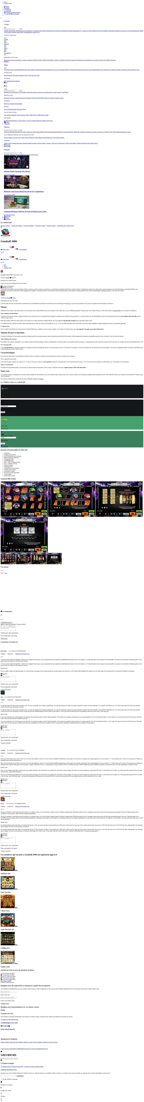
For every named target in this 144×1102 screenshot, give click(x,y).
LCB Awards (7, 32)
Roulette (21, 75)
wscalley (3, 744)
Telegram (13, 32)
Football (44, 120)
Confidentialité (20, 1042)
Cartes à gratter (57, 92)
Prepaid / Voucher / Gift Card (49, 143)
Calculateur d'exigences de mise (78, 69)
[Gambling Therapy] (38, 1040)
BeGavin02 (4, 648)
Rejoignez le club (5, 975)
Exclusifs (62, 69)
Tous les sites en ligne (11, 31)
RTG (5, 81)
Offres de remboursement (37, 69)
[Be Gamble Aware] (29, 1040)
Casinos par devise (31, 132)
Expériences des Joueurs (31, 154)
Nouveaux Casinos (40, 225)
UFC (51, 120)
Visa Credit (21, 137)
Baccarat (34, 75)
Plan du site (45, 1042)
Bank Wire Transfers (21, 143)
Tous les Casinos (5, 225)
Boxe (16, 120)
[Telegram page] (1, 1020)
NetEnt (41, 379)
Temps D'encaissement (50, 132)
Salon (27, 115)
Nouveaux (23, 98)
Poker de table (45, 115)
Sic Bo (29, 75)
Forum (7, 122)
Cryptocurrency (61, 143)
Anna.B (3, 275)
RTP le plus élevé (35, 98)
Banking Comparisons (86, 132)
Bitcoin (45, 31)
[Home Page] (5, 265)
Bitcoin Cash (51, 137)
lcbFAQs (8, 216)
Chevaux (28, 120)
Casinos (7, 21)
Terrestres (28, 98)
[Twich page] (5, 1020)
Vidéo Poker (30, 92)
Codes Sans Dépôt (29, 225)
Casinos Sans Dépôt (16, 225)
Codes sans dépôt (14, 69)
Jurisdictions (18, 60)
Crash (38, 75)
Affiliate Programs (111, 60)
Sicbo (40, 92)
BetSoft (9, 81)
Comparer (51, 98)
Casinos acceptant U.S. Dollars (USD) (102, 132)
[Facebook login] (1, 1004)
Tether (36, 137)
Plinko (66, 92)
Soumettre (5, 638)
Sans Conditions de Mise (113, 69)
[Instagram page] (7, 1020)
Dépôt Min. (77, 132)
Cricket (20, 120)
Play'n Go (68, 303)
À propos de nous (5, 1013)
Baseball (6, 120)
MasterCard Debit (43, 137)
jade (2, 694)
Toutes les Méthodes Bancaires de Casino (15, 132)
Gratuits (9, 115)
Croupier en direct (38, 31)
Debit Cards (69, 143)
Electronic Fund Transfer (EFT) (89, 143)
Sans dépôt (7, 69)
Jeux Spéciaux (46, 92)
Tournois (8, 145)
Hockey (24, 120)
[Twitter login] (2, 1004)
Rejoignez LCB (4, 997)
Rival (12, 81)
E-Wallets (13, 143)
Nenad (8, 298)
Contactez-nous (14, 1013)
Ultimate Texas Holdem (16, 103)
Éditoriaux (12, 154)
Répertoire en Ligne (9, 98)
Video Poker (15, 75)
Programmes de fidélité (137, 31)
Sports (18, 32)
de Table (38, 115)
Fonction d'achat (59, 98)
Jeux (6, 82)
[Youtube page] (9, 1020)
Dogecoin (57, 137)
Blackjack (9, 75)
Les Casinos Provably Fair (99, 60)
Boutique (7, 219)
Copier (2, 412)
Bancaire (7, 123)
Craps (25, 75)
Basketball (11, 120)
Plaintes (7, 217)
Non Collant (104, 69)
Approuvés (74, 60)
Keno (51, 92)
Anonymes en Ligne (125, 31)
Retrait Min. (60, 132)
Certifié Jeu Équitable (48, 60)
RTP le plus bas (45, 98)
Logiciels (17, 98)
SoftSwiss (17, 81)
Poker (21, 32)
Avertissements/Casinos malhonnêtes (70, 31)
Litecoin (26, 137)
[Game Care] (6, 1040)
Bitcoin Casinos (51, 225)
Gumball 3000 (116, 310)
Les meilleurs (29, 31)
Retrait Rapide (40, 132)
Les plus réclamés (91, 69)
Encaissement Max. (68, 132)
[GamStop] (46, 1040)
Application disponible (114, 31)
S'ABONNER (20, 1070)
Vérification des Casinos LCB (32, 32)
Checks (39, 143)
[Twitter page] (4, 1020)
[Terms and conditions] (18, 1040)
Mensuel (67, 69)
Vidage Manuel (117, 132)
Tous (5, 109)
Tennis (48, 120)
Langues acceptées (27, 60)
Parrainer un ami (135, 69)
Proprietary (20, 109)
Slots (5, 75)
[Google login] (4, 1004)
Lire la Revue (4, 446)
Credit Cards (7, 143)
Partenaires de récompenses (84, 60)
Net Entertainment (11, 109)
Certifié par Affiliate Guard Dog (62, 60)
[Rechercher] (21, 29)
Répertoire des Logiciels (53, 31)
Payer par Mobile (103, 31)
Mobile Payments (32, 143)
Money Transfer (76, 143)
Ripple (62, 137)
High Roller (47, 69)
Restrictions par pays (9, 60)
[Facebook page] (2, 1020)
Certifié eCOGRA (37, 60)
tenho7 (2, 797)
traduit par (26, 651)
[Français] (20, 651)
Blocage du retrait (126, 132)
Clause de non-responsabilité (8, 1042)
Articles (17, 154)
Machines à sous (8, 92)
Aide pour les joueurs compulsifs (32, 1042)
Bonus (7, 61)
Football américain (36, 120)
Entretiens (22, 154)
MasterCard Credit (13, 137)
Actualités (8, 146)
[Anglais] (8, 651)
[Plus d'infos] (1, 413)
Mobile (95, 31)
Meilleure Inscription (25, 69)
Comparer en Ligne (87, 31)
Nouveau (21, 31)
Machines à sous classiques (18, 115)
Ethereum (31, 137)
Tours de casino (55, 69)
